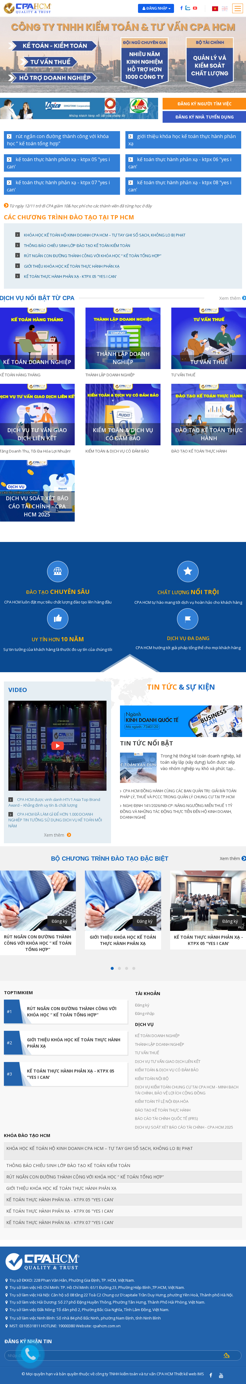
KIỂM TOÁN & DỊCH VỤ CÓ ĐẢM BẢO (123, 434)
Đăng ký (59, 921)
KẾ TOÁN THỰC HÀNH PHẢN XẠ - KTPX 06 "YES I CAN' (179, 163)
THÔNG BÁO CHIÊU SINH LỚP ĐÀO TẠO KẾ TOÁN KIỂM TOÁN (77, 245)
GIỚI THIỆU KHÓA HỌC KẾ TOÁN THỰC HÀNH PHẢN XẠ (182, 140)
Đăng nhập (157, 8)
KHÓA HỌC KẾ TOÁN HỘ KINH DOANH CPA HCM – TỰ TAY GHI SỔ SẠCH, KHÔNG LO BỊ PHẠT (104, 235)
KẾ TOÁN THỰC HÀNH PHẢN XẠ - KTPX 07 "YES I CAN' (58, 186)
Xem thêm (54, 835)
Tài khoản (147, 993)
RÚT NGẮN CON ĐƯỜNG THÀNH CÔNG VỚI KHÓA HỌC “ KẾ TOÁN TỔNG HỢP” (58, 140)
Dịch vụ (144, 1024)
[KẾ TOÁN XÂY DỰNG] (138, 768)
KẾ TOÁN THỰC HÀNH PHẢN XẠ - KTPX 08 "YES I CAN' (179, 186)
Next (144, 108)
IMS (200, 1373)
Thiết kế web (185, 1373)
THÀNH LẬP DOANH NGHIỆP (123, 358)
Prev (13, 108)
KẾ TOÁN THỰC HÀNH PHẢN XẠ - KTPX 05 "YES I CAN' (58, 163)
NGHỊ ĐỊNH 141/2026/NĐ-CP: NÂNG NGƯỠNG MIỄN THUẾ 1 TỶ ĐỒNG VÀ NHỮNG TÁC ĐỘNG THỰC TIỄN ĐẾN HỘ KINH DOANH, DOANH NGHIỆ (176, 811)
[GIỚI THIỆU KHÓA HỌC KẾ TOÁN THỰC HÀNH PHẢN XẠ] (123, 901)
